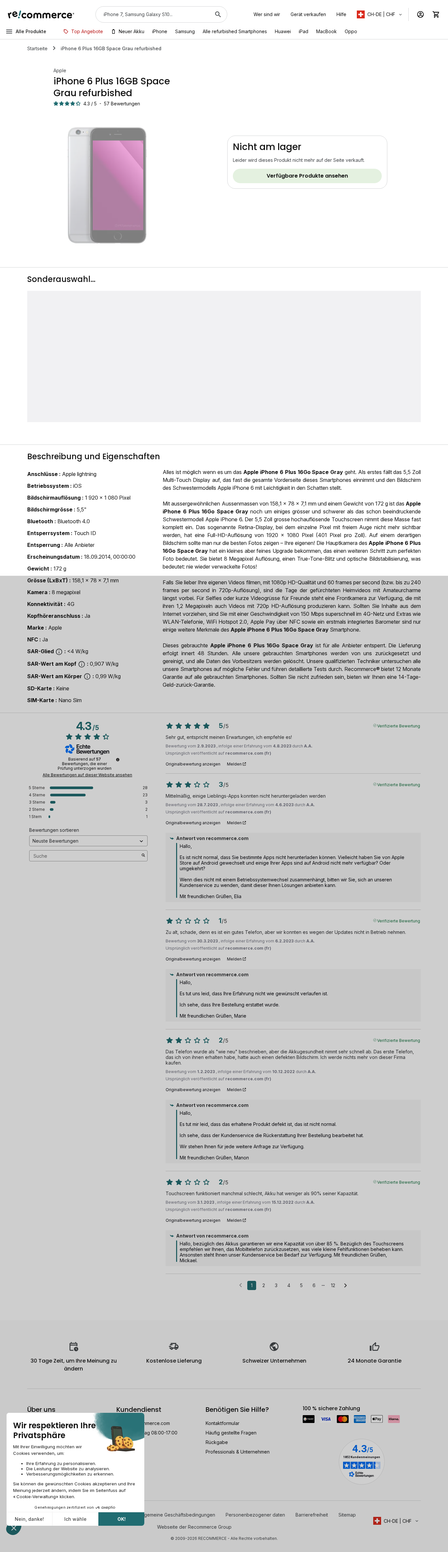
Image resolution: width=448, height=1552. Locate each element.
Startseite (37, 48)
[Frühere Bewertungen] (240, 1285)
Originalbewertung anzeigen (193, 764)
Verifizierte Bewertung (398, 725)
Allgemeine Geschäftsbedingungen (177, 1515)
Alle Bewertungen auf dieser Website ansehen (87, 775)
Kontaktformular (222, 1423)
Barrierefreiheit (311, 1515)
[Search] (218, 14)
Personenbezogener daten (255, 1515)
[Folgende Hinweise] (345, 1286)
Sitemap (347, 1515)
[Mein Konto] (420, 14)
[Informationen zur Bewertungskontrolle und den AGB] (117, 759)
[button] (380, 14)
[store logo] (41, 14)
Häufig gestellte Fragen (231, 1432)
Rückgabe (217, 1442)
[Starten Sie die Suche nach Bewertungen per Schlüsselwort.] (143, 855)
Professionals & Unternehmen (238, 1452)
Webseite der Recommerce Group (194, 1527)
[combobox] (152, 14)
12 (333, 1285)
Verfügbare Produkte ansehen (307, 176)
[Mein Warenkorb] (436, 14)
